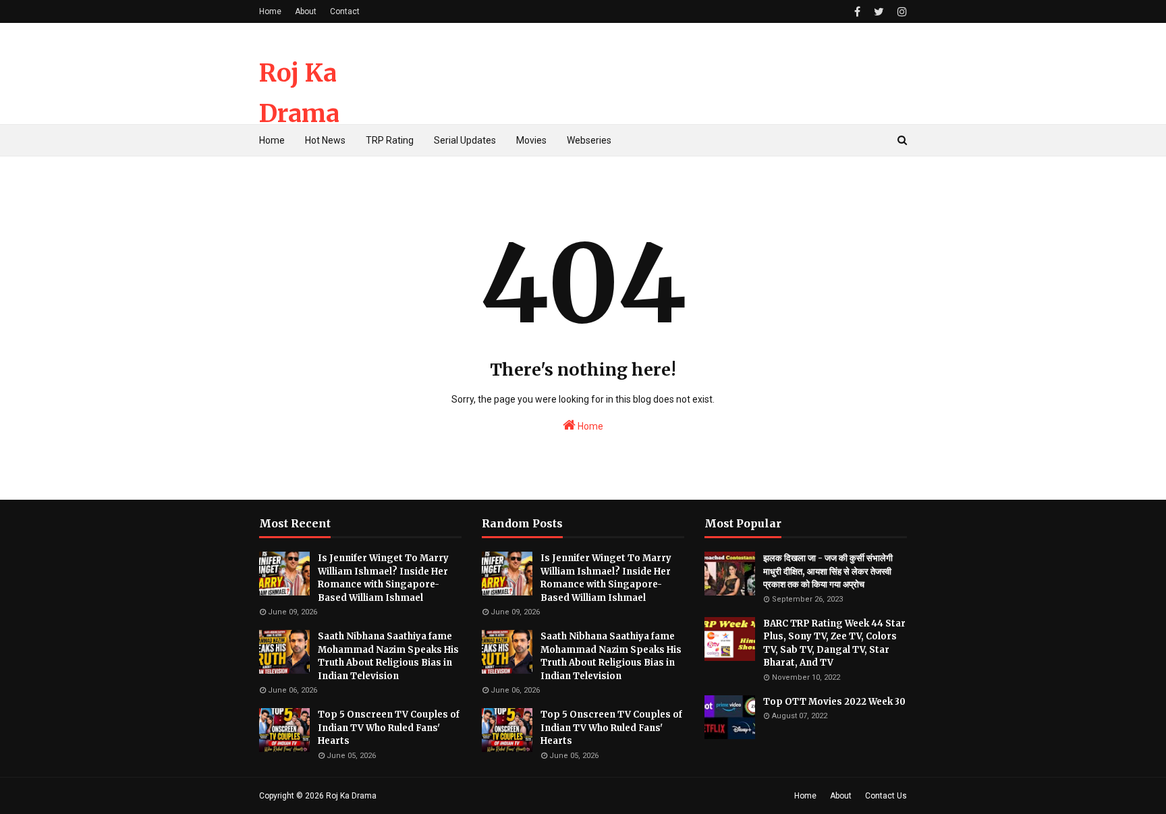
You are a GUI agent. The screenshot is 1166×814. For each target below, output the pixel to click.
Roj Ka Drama (351, 796)
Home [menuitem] (272, 140)
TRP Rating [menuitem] (390, 140)
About (305, 11)
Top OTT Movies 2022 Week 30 (834, 701)
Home (270, 11)
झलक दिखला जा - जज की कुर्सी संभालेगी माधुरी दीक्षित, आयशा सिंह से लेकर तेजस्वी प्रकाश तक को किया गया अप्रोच (828, 571)
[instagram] (900, 12)
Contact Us (886, 796)
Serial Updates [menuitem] (465, 140)
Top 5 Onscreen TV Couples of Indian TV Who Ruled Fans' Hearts (389, 728)
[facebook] (857, 12)
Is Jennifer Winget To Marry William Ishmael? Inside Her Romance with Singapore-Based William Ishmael (383, 578)
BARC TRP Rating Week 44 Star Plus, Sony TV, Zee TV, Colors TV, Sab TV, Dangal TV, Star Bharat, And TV (834, 643)
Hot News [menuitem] (325, 140)
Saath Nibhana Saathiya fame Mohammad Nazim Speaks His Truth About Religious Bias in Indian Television (388, 656)
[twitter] (878, 12)
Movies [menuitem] (531, 140)
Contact (345, 11)
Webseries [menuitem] (589, 140)
